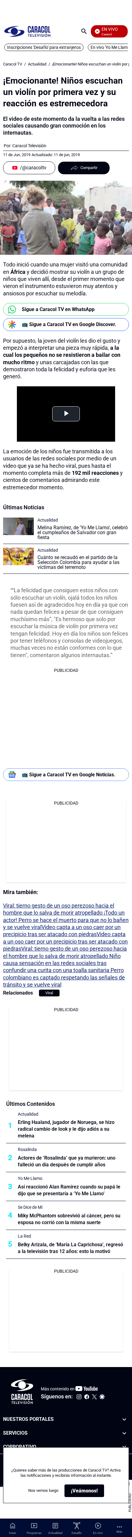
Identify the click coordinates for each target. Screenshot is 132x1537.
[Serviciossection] (124, 1433)
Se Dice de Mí (30, 1207)
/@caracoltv (33, 168)
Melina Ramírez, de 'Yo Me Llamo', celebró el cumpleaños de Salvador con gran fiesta (82, 532)
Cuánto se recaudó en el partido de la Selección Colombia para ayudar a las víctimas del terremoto (78, 562)
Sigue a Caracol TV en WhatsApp (58, 309)
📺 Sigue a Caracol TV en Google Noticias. (68, 775)
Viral (49, 993)
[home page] (27, 31)
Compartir (88, 167)
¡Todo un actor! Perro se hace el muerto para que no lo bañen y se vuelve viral (66, 919)
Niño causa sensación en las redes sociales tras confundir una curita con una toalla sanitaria (62, 963)
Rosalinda (27, 1149)
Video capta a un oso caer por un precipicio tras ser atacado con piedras (65, 941)
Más (119, 1531)
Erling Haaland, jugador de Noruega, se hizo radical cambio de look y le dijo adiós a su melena (66, 1129)
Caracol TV (12, 64)
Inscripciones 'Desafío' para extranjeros (44, 47)
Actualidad (37, 64)
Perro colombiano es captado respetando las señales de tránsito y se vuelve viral (64, 977)
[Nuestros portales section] (124, 1419)
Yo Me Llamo (30, 1178)
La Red (24, 1236)
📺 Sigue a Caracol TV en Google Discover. (69, 324)
